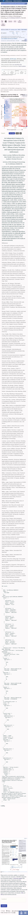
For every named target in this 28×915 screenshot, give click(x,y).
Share (9, 911)
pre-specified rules (17, 64)
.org (8, 1)
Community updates (17, 878)
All (20, 133)
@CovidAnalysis (16, 911)
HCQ (17, 133)
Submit (4, 906)
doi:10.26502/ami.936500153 (14, 18)
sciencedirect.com (12, 84)
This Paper (11, 133)
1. (1, 79)
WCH (2, 894)
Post (3, 911)
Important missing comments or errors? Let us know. (14, 55)
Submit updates (22, 66)
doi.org (17, 84)
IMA (22, 893)
